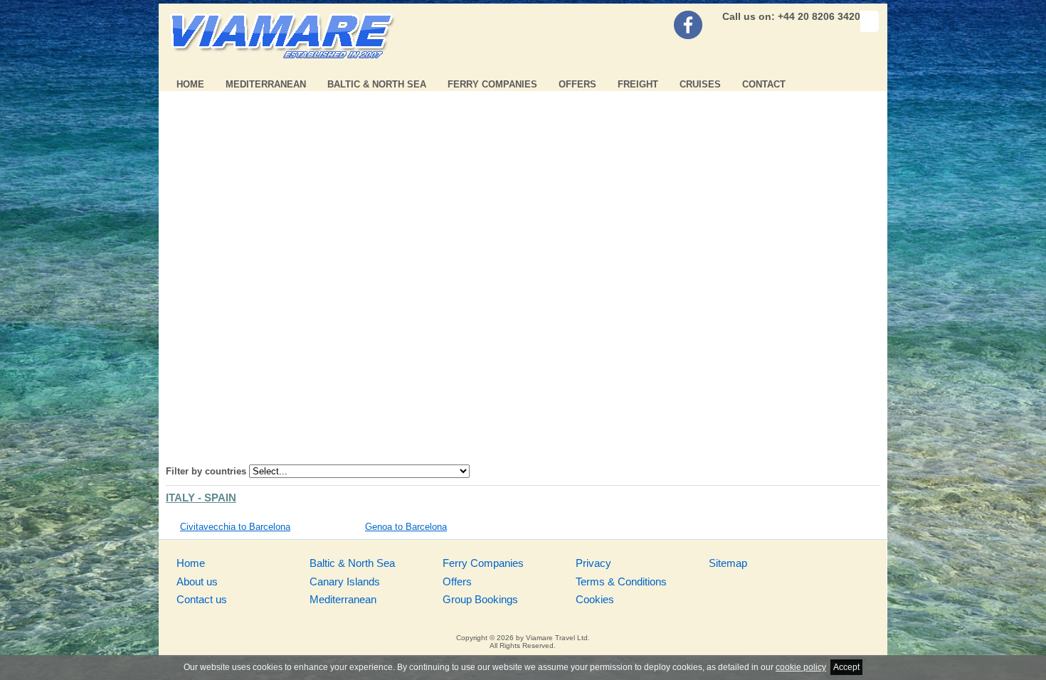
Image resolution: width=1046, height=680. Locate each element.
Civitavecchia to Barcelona (235, 526)
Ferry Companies (492, 84)
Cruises (700, 84)
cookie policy (801, 667)
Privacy (593, 563)
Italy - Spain (201, 498)
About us (197, 581)
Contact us (201, 599)
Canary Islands (345, 581)
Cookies (595, 599)
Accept (846, 667)
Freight (638, 84)
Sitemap (728, 563)
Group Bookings (480, 599)
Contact (764, 84)
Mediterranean (266, 84)
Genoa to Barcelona (406, 526)
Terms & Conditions (621, 581)
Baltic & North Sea (376, 84)
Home (190, 84)
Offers (577, 84)
